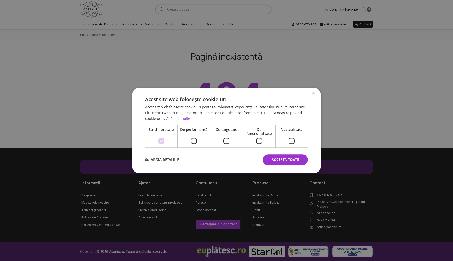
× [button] (313, 93)
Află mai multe (178, 118)
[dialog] (226, 130)
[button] (162, 160)
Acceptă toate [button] (285, 159)
